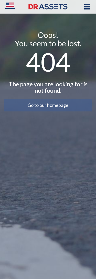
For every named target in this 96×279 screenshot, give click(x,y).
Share (35, 59)
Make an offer (43, 33)
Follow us (39, 72)
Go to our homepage (48, 105)
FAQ (34, 21)
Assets (36, 8)
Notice (36, 46)
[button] (10, 5)
